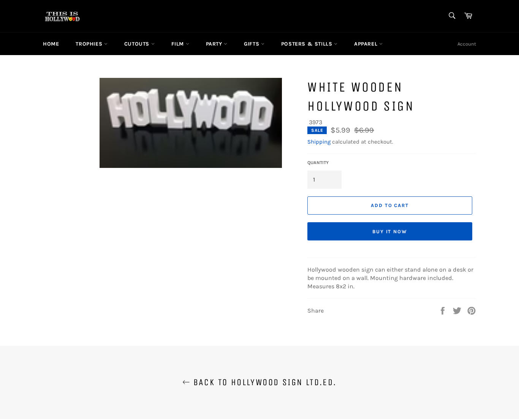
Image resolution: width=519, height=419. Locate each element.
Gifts (252, 44)
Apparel (366, 44)
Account (466, 44)
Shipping (319, 141)
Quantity (318, 162)
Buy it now (390, 231)
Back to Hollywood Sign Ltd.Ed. (263, 382)
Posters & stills (307, 44)
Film (178, 44)
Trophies (90, 44)
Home (51, 44)
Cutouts (137, 44)
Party (215, 44)
